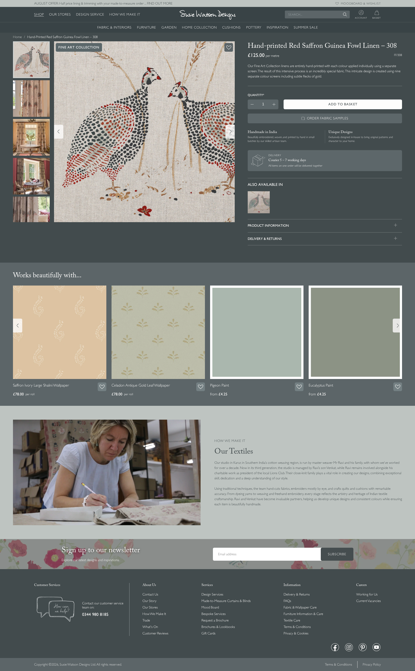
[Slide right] (230, 132)
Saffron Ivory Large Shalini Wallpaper (41, 385)
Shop (39, 14)
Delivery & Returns (297, 594)
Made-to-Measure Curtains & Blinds (226, 601)
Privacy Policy (372, 664)
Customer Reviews (155, 633)
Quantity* (256, 95)
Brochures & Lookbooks (218, 627)
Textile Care (292, 620)
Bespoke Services (213, 614)
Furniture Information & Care (303, 614)
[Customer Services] (55, 610)
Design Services (212, 594)
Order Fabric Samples (327, 118)
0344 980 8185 (95, 614)
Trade (146, 620)
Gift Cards (208, 633)
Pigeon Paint (219, 385)
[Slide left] (58, 132)
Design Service (90, 14)
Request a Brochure (215, 620)
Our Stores (60, 14)
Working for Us (367, 594)
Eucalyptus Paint (321, 385)
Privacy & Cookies (296, 633)
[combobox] (317, 14)
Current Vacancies (368, 601)
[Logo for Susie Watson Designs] (207, 15)
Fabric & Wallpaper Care (300, 607)
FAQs (287, 601)
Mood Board (210, 607)
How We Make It (124, 14)
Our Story (149, 601)
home (17, 37)
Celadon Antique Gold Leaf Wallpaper (141, 385)
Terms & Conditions (297, 627)
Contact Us (150, 594)
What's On (150, 627)
